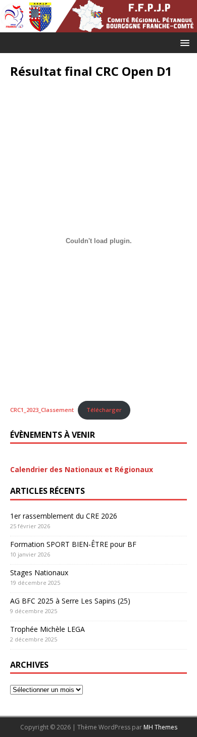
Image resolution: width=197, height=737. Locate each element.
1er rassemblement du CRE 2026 (63, 516)
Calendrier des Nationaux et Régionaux (81, 469)
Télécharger (104, 409)
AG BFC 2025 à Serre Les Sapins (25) (70, 601)
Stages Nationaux (39, 572)
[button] (183, 42)
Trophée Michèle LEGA (47, 629)
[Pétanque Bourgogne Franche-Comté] (98, 16)
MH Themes (160, 727)
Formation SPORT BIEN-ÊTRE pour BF (73, 544)
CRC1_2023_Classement (42, 409)
